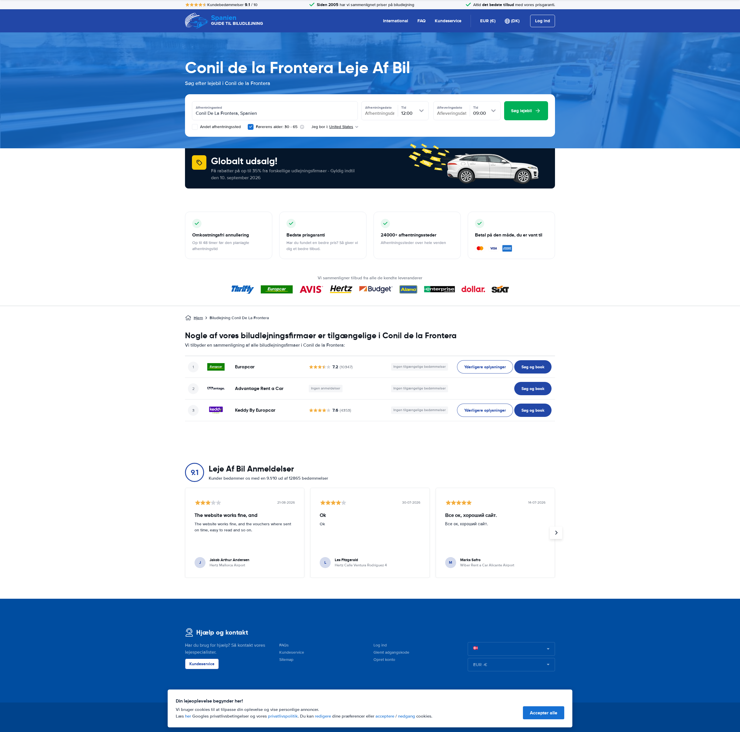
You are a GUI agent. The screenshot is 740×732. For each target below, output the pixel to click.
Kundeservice (448, 21)
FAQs (284, 645)
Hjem (198, 317)
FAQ (421, 21)
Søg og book (532, 367)
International (395, 21)
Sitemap (286, 659)
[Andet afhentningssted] (195, 127)
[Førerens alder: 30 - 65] (251, 127)
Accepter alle (543, 712)
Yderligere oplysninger (485, 367)
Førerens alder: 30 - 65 (276, 126)
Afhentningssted (209, 107)
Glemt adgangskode (391, 652)
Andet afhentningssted (220, 126)
